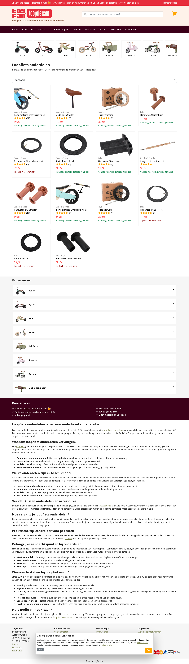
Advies (103, 29)
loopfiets (20, 446)
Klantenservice (170, 2)
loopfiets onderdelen (114, 430)
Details (40, 649)
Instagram (17, 650)
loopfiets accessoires (63, 617)
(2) (151, 214)
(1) (114, 214)
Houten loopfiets (61, 29)
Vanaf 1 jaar (28, 29)
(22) (30, 119)
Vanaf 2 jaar (43, 29)
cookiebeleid (142, 643)
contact (68, 538)
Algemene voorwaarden (149, 631)
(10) (30, 214)
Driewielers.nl (102, 631)
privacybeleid (107, 645)
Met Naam (90, 29)
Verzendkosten (61, 631)
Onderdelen (130, 29)
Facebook (17, 647)
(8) (114, 165)
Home (15, 29)
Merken (77, 29)
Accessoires (115, 29)
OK (148, 650)
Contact (16, 644)
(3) (72, 119)
